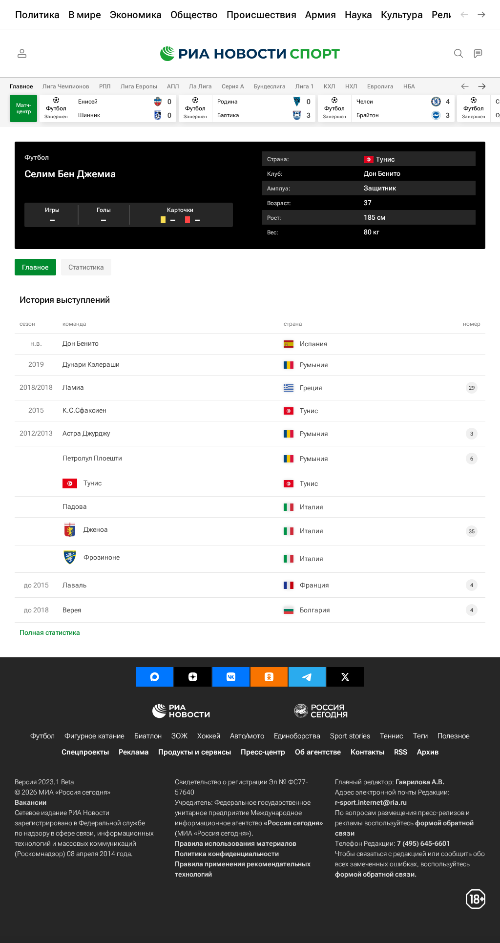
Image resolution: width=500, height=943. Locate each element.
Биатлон (148, 736)
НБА (409, 86)
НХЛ (351, 86)
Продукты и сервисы (194, 752)
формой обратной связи (375, 874)
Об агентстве (318, 752)
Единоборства (297, 736)
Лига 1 (304, 86)
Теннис (391, 736)
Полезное (454, 736)
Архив (427, 752)
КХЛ (329, 86)
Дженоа (95, 529)
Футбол (36, 157)
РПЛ (105, 86)
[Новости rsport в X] (345, 677)
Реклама (133, 752)
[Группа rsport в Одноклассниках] (269, 677)
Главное (21, 86)
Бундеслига (270, 86)
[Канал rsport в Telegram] (307, 677)
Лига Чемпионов (65, 86)
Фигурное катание (94, 736)
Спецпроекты (85, 752)
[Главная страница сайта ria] (217, 53)
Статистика (86, 267)
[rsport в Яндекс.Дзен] (192, 677)
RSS (400, 752)
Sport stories (350, 736)
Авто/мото (247, 736)
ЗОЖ (179, 736)
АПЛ (173, 86)
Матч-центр (23, 108)
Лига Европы (139, 86)
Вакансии (30, 802)
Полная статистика (50, 632)
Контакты (367, 752)
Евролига (380, 86)
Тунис (92, 483)
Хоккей (208, 736)
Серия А (233, 86)
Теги (420, 736)
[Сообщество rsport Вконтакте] (231, 677)
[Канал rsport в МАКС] (154, 677)
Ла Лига (200, 86)
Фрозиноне (101, 557)
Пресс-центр (263, 752)
